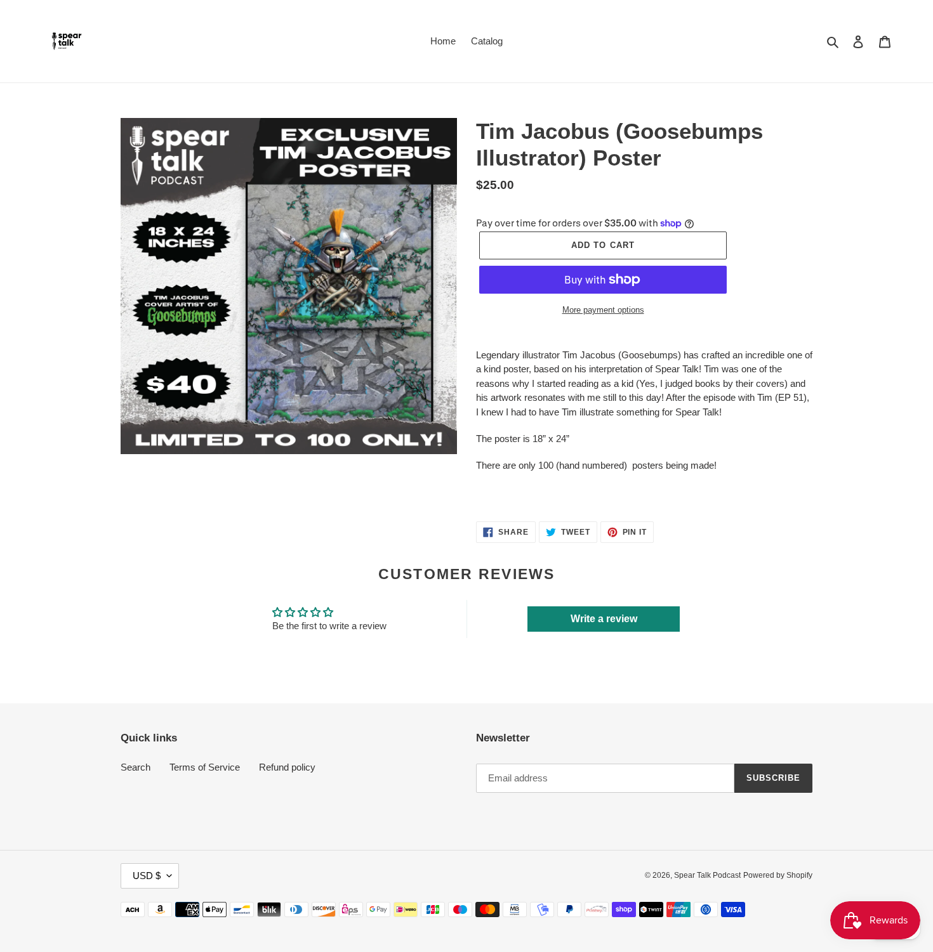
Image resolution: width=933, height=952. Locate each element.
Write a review (604, 618)
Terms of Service (204, 767)
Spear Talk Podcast (707, 875)
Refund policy (287, 767)
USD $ (147, 875)
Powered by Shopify (777, 875)
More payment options (603, 310)
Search (135, 767)
